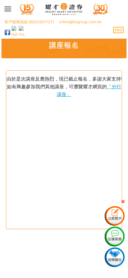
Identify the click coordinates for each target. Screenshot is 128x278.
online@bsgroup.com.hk (80, 22)
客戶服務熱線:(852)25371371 (29, 22)
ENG (118, 30)
